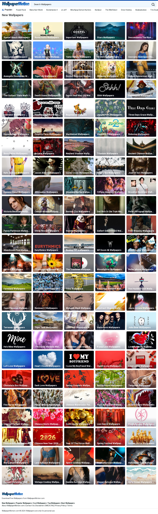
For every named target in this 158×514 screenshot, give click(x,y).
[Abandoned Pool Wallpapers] (16, 244)
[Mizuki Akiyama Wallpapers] (48, 50)
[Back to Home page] (16, 4)
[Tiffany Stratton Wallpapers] (110, 186)
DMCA (47, 506)
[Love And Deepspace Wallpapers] (79, 321)
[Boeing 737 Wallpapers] (79, 244)
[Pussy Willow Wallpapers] (48, 398)
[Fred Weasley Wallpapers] (141, 224)
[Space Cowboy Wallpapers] (79, 456)
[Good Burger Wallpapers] (141, 244)
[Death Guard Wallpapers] (48, 89)
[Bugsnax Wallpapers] (79, 108)
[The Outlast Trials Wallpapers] (16, 89)
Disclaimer (40, 506)
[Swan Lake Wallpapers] (110, 166)
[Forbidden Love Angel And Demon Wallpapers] (79, 340)
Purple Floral (21, 10)
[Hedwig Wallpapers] (79, 224)
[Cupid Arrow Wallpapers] (110, 360)
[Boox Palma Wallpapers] (16, 147)
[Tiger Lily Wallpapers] (48, 70)
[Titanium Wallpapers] (110, 147)
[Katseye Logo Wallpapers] (141, 418)
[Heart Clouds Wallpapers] (48, 360)
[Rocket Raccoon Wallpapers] (79, 70)
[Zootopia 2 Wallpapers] (110, 128)
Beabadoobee (141, 10)
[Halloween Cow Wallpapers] (141, 456)
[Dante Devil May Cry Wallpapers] (79, 89)
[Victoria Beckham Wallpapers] (16, 205)
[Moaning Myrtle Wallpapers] (79, 186)
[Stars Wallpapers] (110, 31)
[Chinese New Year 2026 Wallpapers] (48, 437)
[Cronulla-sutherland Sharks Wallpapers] (48, 282)
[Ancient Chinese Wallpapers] (141, 147)
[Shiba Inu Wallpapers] (110, 70)
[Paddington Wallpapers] (141, 89)
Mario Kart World (36, 10)
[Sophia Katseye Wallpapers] (110, 456)
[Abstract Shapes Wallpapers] (110, 302)
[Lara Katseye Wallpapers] (48, 456)
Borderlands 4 (51, 10)
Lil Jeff (64, 10)
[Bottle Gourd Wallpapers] (110, 379)
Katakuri (98, 10)
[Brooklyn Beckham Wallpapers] (141, 186)
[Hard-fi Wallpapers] (16, 263)
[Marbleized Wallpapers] (79, 128)
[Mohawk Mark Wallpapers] (79, 302)
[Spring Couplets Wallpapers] (79, 379)
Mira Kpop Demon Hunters (80, 10)
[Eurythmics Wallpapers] (48, 244)
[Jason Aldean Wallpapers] (48, 166)
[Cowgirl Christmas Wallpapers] (16, 476)
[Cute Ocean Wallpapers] (141, 476)
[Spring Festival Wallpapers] (110, 437)
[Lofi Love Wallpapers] (16, 360)
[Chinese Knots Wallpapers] (48, 418)
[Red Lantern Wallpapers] (16, 456)
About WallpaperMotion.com (13, 506)
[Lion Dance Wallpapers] (110, 418)
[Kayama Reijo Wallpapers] (16, 128)
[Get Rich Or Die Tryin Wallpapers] (110, 205)
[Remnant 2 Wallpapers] (48, 302)
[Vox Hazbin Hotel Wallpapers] (141, 282)
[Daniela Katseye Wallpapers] (79, 476)
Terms (69, 506)
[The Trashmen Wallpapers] (79, 263)
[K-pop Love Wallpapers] (110, 340)
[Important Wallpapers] (79, 31)
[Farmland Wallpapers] (16, 282)
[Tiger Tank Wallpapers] (48, 321)
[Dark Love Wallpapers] (48, 379)
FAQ (52, 506)
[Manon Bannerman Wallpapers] (141, 70)
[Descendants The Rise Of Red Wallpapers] (141, 31)
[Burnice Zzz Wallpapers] (79, 205)
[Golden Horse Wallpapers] (141, 437)
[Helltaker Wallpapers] (16, 108)
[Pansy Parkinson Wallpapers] (16, 224)
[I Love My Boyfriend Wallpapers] (79, 360)
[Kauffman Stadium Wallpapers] (110, 282)
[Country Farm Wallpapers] (48, 128)
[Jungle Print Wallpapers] (110, 108)
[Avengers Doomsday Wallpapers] (16, 70)
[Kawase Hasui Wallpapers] (16, 186)
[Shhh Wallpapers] (110, 89)
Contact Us (29, 506)
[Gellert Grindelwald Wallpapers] (110, 224)
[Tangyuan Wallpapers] (141, 379)
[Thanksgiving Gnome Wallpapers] (48, 263)
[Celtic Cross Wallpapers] (79, 166)
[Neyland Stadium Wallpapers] (79, 147)
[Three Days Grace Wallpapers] (141, 108)
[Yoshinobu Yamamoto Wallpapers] (110, 50)
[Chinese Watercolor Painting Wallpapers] (79, 398)
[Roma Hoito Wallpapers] (48, 31)
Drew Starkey (126, 10)
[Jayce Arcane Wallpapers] (141, 302)
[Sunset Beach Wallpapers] (16, 31)
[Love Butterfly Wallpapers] (141, 340)
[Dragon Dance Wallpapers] (141, 398)
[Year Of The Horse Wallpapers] (79, 437)
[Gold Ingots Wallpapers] (79, 418)
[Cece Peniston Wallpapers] (16, 302)
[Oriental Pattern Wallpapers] (16, 418)
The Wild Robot (111, 10)
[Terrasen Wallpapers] (16, 321)
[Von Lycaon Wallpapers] (16, 50)
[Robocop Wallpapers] (141, 128)
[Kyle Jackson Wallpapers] (16, 166)
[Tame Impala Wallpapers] (79, 50)
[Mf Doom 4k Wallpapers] (110, 244)
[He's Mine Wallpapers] (16, 340)
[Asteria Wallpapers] (48, 147)
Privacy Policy (60, 506)
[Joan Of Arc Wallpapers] (141, 166)
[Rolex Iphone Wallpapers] (141, 263)
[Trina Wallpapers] (79, 282)
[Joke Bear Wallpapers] (141, 321)
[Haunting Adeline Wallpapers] (48, 108)
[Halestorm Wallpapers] (110, 321)
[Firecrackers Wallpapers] (16, 437)
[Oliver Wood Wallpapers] (48, 224)
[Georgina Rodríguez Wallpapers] (141, 50)
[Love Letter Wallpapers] (141, 360)
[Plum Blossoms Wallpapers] (110, 398)
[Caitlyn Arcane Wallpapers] (48, 205)
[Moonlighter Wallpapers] (110, 263)
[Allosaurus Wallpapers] (48, 186)
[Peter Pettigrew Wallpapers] (141, 205)
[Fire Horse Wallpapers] (16, 398)
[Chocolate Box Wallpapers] (16, 379)
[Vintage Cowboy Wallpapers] (48, 476)
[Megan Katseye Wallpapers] (110, 476)
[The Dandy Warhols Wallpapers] (48, 340)
